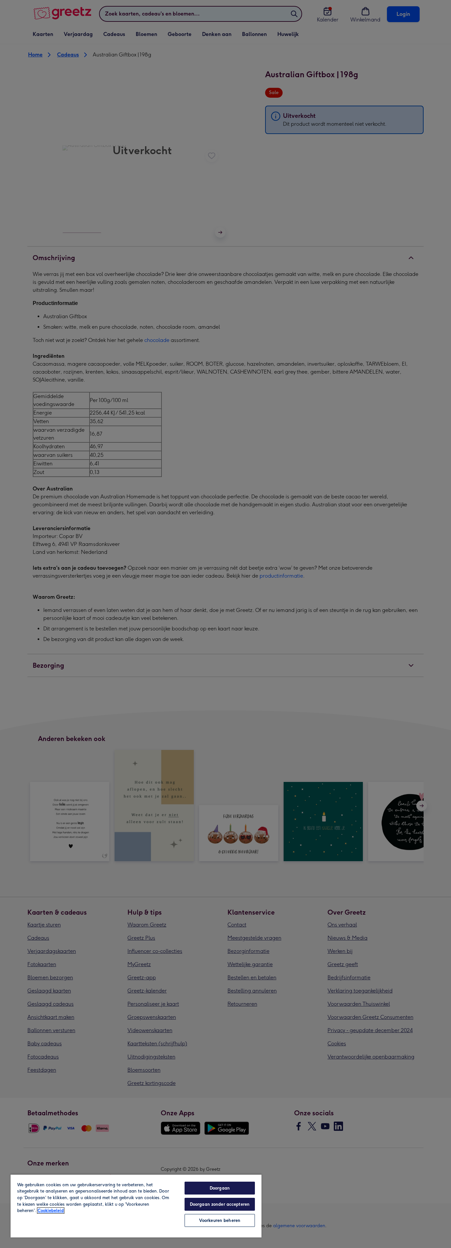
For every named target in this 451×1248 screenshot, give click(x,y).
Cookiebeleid (51, 1210)
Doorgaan (220, 1188)
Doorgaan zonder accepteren (220, 1204)
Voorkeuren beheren (219, 1220)
